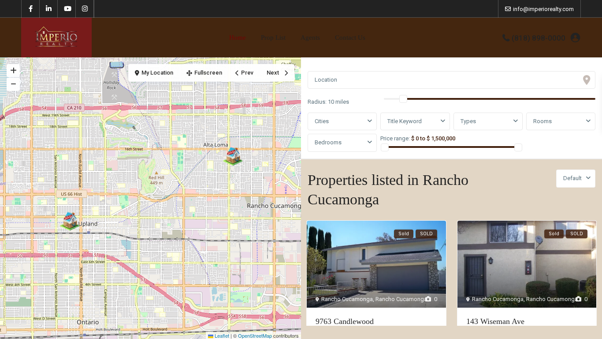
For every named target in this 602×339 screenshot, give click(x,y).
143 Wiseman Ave (495, 321)
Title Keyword (404, 121)
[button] (232, 154)
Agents (310, 37)
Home (237, 37)
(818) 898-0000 (538, 38)
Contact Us (350, 37)
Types (468, 121)
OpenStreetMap (255, 335)
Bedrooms (328, 142)
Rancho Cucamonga (347, 299)
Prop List (273, 37)
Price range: (395, 138)
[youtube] (67, 9)
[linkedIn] (49, 9)
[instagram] (85, 9)
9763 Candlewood (345, 321)
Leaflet (221, 335)
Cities (322, 121)
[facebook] (31, 9)
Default (572, 178)
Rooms (542, 121)
